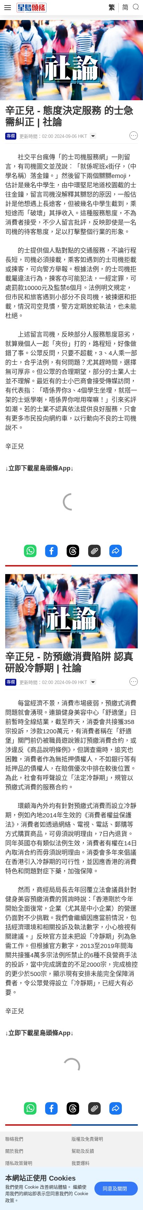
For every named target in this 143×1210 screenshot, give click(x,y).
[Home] (31, 7)
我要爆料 (81, 1163)
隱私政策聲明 (18, 1163)
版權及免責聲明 (87, 1139)
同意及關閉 (115, 1188)
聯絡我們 (14, 1139)
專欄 (11, 136)
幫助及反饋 (83, 1151)
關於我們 (14, 1151)
